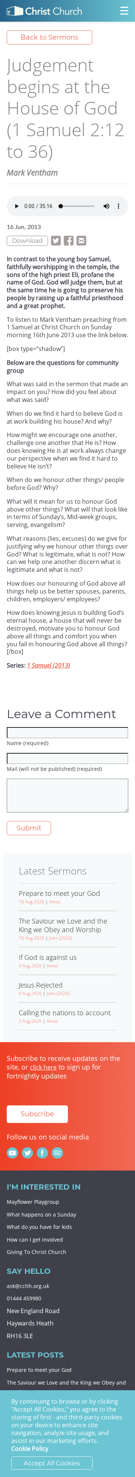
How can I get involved (35, 1239)
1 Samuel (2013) (48, 665)
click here (43, 1067)
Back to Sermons (49, 37)
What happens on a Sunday (41, 1214)
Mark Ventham (32, 172)
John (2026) (60, 938)
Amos (55, 901)
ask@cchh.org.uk (28, 1286)
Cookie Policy (29, 1449)
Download (27, 240)
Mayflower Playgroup (33, 1201)
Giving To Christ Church (36, 1251)
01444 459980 (24, 1298)
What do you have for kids (39, 1226)
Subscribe (37, 1114)
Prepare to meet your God (39, 1369)
